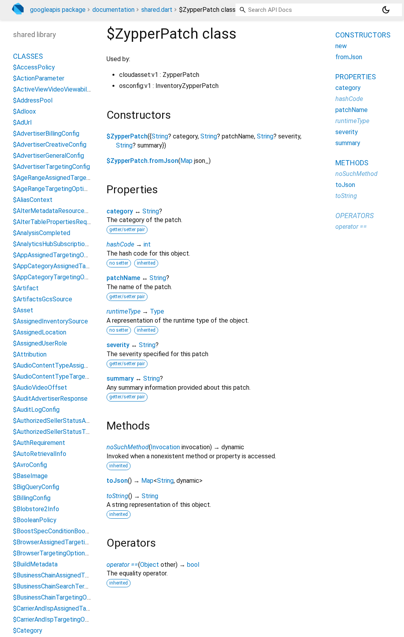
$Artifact (26, 288)
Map (186, 160)
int (147, 244)
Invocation (165, 447)
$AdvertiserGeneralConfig (48, 155)
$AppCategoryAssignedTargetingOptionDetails (78, 266)
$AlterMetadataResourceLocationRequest (73, 211)
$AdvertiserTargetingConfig (51, 166)
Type (157, 311)
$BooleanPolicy (34, 520)
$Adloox (24, 111)
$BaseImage (30, 476)
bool (193, 564)
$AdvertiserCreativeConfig (49, 144)
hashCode (120, 244)
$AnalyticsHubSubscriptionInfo (56, 244)
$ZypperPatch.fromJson (142, 160)
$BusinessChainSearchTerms (53, 586)
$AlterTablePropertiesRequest (56, 222)
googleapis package (58, 9)
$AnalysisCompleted (41, 233)
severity (118, 345)
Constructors (363, 35)
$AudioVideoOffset (40, 387)
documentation (113, 9)
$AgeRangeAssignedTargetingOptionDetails (74, 177)
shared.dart (156, 9)
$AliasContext (32, 200)
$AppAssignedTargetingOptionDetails (65, 255)
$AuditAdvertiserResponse (50, 398)
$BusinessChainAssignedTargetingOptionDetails (79, 575)
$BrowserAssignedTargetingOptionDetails (71, 542)
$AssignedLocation (39, 332)
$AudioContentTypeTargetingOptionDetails (73, 376)
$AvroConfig (30, 465)
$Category (27, 630)
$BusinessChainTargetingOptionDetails (67, 597)
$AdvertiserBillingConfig (46, 133)
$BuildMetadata (35, 564)
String (160, 136)
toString (117, 496)
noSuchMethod (128, 447)
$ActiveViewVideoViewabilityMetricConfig (71, 89)
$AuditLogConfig (36, 409)
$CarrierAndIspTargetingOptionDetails (66, 619)
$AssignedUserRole (40, 343)
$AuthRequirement (39, 442)
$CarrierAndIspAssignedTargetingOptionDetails (78, 608)
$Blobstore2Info (36, 509)
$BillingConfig (31, 498)
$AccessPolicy (34, 67)
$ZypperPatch (127, 136)
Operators (354, 215)
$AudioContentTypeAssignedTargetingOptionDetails (86, 365)
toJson (117, 480)
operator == (122, 564)
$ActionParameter (38, 78)
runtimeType (123, 311)
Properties (355, 77)
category (120, 211)
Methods (351, 163)
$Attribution (30, 354)
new (341, 46)
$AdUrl (22, 122)
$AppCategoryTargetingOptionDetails (65, 277)
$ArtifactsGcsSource (42, 299)
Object (149, 564)
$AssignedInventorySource (50, 321)
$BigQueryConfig (36, 487)
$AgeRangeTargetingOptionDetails (61, 188)
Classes (28, 56)
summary (120, 378)
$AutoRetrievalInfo (39, 454)
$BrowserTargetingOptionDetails (59, 553)
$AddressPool (32, 100)
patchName (123, 278)
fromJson (348, 57)
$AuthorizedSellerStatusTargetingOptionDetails (80, 431)
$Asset (23, 310)
